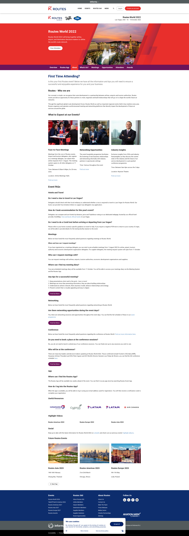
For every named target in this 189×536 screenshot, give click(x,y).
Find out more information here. (125, 334)
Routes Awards (53, 513)
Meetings (95, 67)
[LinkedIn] (124, 499)
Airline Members (78, 502)
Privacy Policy (63, 533)
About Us (101, 499)
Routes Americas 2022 (56, 422)
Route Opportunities (79, 516)
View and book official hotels (71, 217)
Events (87, 8)
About (74, 67)
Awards (130, 67)
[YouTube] (137, 499)
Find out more (52, 180)
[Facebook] (132, 499)
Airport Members (78, 505)
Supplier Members (78, 510)
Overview (53, 67)
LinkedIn (96, 433)
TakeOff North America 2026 (57, 502)
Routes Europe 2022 (87, 422)
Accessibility (52, 533)
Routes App (64, 67)
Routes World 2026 (54, 499)
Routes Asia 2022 (117, 422)
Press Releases (102, 507)
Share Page (54, 484)
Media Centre (102, 510)
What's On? (84, 67)
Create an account (133, 8)
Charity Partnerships (104, 513)
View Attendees (55, 48)
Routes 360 (97, 8)
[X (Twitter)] (128, 499)
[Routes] (57, 8)
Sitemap (100, 516)
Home (80, 8)
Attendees (120, 67)
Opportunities (107, 67)
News (107, 8)
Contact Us (101, 502)
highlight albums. (128, 433)
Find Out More (54, 294)
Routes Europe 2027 (54, 510)
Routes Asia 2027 (53, 507)
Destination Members (79, 507)
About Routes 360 (78, 499)
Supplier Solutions (78, 513)
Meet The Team (102, 505)
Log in (120, 8)
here (56, 358)
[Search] (114, 8)
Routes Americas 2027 (55, 505)
